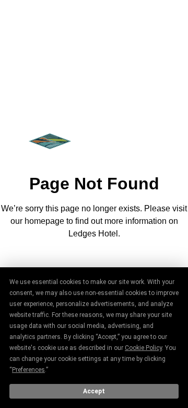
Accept (94, 391)
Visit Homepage (94, 262)
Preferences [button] (28, 369)
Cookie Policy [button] (143, 348)
